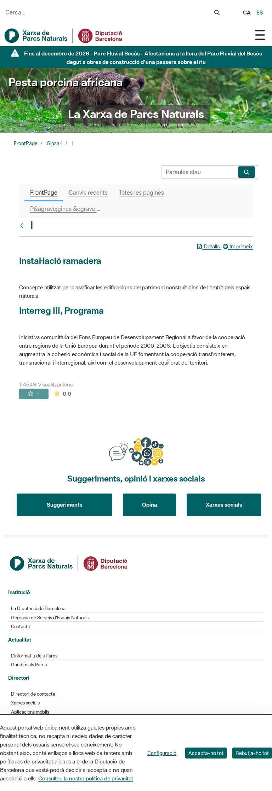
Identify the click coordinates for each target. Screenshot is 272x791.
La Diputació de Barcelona (38, 609)
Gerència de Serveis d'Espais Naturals (50, 618)
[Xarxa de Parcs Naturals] (64, 35)
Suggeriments (65, 504)
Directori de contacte (33, 694)
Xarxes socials (224, 504)
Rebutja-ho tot (252, 753)
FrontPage (26, 143)
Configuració (161, 753)
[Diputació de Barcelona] (69, 562)
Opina (149, 504)
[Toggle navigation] (260, 35)
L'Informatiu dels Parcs (34, 656)
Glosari (54, 143)
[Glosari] (23, 225)
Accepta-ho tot (205, 753)
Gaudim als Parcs (29, 665)
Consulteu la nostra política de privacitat (85, 778)
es (259, 12)
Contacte (20, 627)
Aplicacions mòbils (30, 712)
